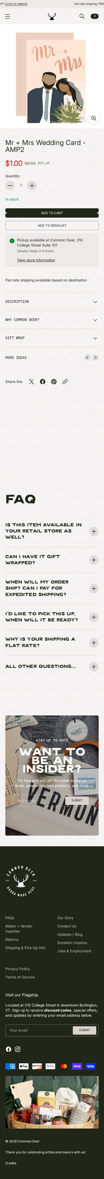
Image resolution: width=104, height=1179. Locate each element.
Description (17, 301)
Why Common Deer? (22, 319)
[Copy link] (65, 381)
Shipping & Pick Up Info (25, 948)
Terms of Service (20, 977)
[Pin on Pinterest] (54, 381)
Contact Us (66, 926)
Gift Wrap (15, 337)
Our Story (65, 918)
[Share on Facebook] (42, 381)
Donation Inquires (72, 943)
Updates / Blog (69, 934)
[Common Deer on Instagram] (17, 1049)
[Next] (95, 357)
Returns (11, 939)
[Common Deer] (52, 16)
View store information (36, 260)
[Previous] (87, 357)
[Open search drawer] (82, 16)
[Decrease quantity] (10, 185)
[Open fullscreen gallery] (94, 118)
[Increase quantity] (32, 185)
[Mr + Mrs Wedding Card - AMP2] (52, 76)
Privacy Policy (17, 969)
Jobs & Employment (74, 951)
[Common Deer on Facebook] (8, 1049)
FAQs (9, 918)
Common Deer (29, 1141)
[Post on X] (31, 381)
